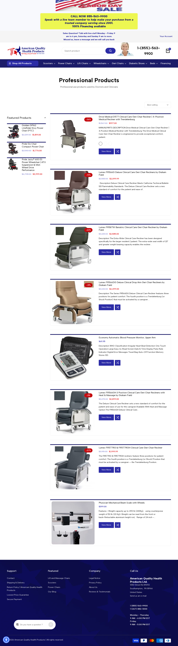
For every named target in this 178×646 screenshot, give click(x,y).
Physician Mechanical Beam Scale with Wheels (122, 502)
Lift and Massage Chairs (59, 578)
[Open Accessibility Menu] (6, 639)
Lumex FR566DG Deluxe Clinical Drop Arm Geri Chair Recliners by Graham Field (132, 283)
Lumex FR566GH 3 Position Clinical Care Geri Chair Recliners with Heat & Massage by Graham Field (132, 394)
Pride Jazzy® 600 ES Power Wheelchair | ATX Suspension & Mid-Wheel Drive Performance (34, 164)
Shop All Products (22, 63)
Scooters (52, 582)
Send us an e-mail (138, 596)
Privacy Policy (95, 582)
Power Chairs (54, 587)
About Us (93, 587)
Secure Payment (14, 599)
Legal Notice (94, 578)
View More (106, 151)
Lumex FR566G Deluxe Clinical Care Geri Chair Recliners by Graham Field (132, 173)
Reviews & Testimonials (99, 592)
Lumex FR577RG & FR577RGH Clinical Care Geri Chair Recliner (130, 447)
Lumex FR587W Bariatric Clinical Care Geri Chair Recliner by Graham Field (133, 228)
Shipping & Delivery (15, 582)
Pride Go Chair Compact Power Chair (33, 145)
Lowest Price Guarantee (18, 595)
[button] (118, 151)
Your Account (166, 36)
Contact (10, 578)
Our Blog (52, 592)
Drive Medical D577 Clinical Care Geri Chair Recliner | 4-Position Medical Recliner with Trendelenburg (131, 118)
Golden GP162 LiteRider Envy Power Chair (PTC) (32, 128)
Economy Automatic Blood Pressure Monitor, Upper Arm (127, 337)
